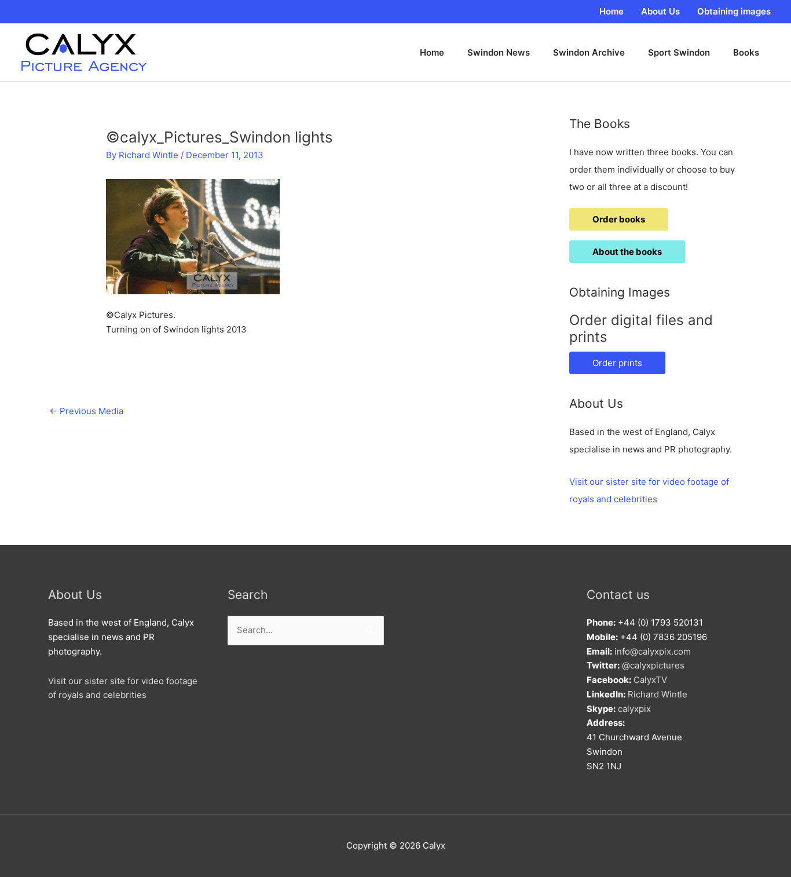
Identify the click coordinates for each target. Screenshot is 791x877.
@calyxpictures (653, 665)
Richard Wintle (657, 694)
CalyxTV (650, 679)
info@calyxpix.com (652, 651)
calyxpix (634, 708)
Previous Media (86, 410)
